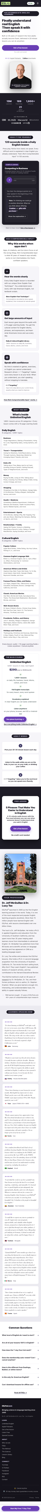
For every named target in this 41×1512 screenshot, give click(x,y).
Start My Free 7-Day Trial (20, 1508)
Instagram (5, 1474)
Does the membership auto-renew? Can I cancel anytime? (18, 1359)
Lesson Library (7, 1454)
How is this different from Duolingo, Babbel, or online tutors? (16, 1368)
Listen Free (6, 1432)
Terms (37, 1497)
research (5, 980)
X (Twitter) (5, 1468)
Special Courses (7, 1435)
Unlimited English (8, 1424)
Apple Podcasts (7, 1426)
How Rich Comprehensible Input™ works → (20, 400)
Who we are (6, 1443)
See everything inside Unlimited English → (20, 724)
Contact (4, 1479)
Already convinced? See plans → (12, 55)
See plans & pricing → (15, 719)
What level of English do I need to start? (18, 1335)
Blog (3, 1457)
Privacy (31, 1497)
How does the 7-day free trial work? (16, 1350)
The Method (6, 1449)
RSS (3, 1476)
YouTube (5, 1465)
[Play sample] (9, 180)
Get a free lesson (20, 48)
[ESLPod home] (5, 3)
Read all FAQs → (20, 1393)
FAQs (4, 1446)
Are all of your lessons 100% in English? (18, 1343)
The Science (6, 1451)
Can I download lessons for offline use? (18, 1385)
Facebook (5, 1471)
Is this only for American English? (15, 1377)
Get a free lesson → (27, 228)
